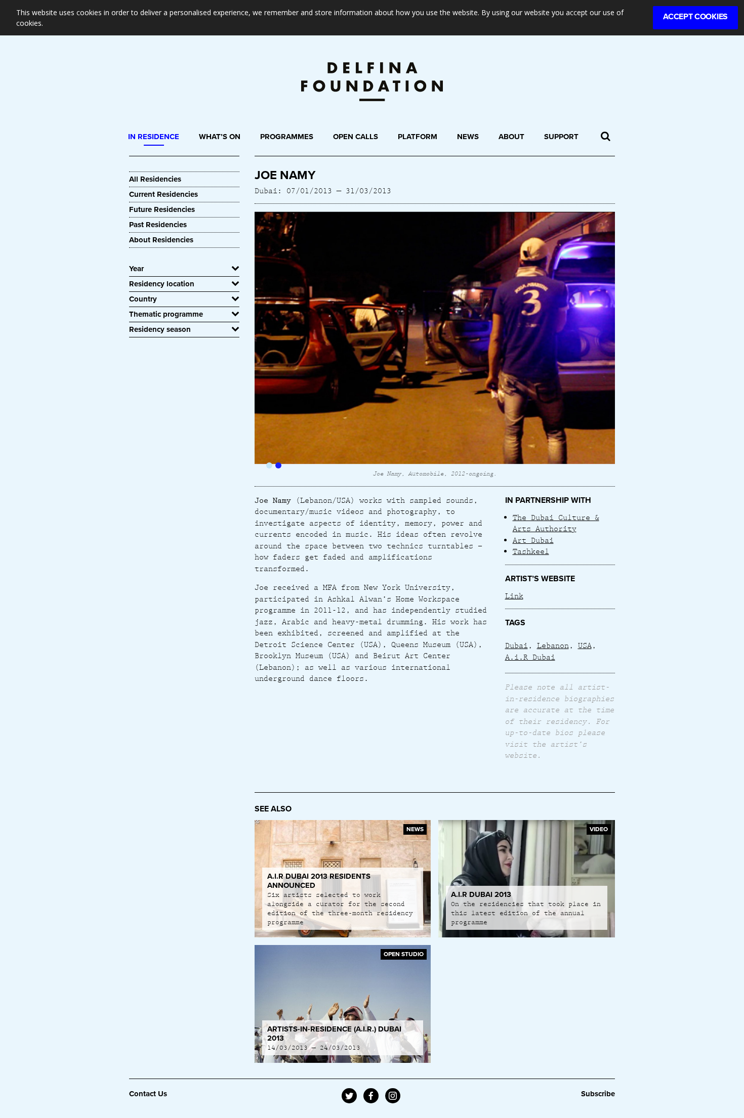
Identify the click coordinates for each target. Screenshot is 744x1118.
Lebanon (553, 645)
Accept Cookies (695, 17)
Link (514, 595)
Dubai (516, 645)
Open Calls (355, 136)
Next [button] (597, 345)
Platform (417, 136)
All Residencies (155, 179)
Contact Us (148, 1093)
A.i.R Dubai (530, 656)
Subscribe (598, 1093)
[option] (435, 344)
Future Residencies (162, 209)
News (468, 136)
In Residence (153, 136)
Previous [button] (273, 345)
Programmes (286, 136)
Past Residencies (158, 224)
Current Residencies (163, 194)
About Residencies (161, 239)
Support (561, 136)
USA (585, 645)
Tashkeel (531, 550)
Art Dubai (533, 539)
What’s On (219, 136)
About (511, 136)
